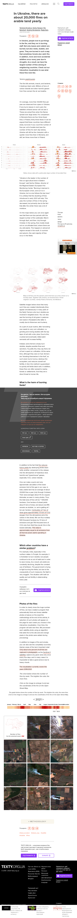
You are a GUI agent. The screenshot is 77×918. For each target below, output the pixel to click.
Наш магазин (32, 891)
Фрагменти (32, 871)
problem (31, 548)
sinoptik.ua (61, 226)
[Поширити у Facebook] (29, 36)
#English (31, 879)
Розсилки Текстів (34, 874)
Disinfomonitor (46, 880)
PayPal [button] (36, 451)
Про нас (30, 867)
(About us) (37, 867)
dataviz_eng (35, 833)
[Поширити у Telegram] (36, 36)
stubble (22, 835)
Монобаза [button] (26, 451)
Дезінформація (46, 878)
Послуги (44, 871)
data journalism (25, 833)
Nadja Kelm (44, 30)
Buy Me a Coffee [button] (38, 446)
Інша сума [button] (25, 437)
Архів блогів (32, 895)
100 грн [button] (24, 433)
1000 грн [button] (43, 433)
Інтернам (44, 882)
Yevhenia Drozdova (26, 28)
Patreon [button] (25, 446)
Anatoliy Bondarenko (33, 30)
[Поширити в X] (33, 36)
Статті (30, 869)
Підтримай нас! (33, 888)
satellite (44, 833)
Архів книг (31, 898)
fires (28, 835)
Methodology (38, 821)
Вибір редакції (33, 876)
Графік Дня (31, 893)
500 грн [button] (33, 433)
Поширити (23, 36)
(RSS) (34, 869)
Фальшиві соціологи (44, 874)
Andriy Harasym (38, 28)
